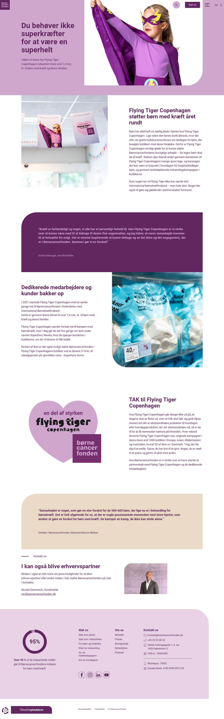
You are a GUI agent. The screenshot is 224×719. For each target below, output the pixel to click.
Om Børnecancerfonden (117, 709)
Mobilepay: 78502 (157, 663)
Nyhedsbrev (121, 648)
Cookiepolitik (100, 709)
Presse (118, 639)
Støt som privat (87, 634)
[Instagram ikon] (90, 675)
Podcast (119, 652)
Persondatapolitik (84, 709)
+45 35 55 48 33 (156, 640)
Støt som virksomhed (90, 639)
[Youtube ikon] (106, 675)
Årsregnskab (121, 643)
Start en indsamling (89, 648)
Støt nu (192, 4)
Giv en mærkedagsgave (88, 654)
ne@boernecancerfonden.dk (38, 594)
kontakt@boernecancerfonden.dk (165, 635)
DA (216, 5)
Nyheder (119, 634)
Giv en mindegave (88, 660)
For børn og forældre (90, 643)
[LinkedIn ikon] (98, 675)
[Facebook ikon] (82, 675)
